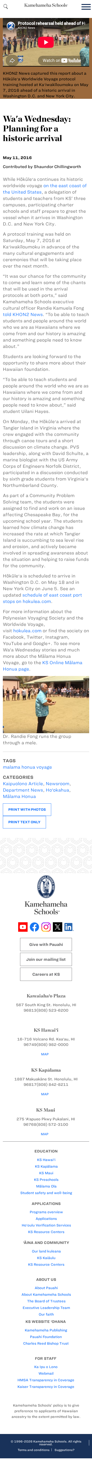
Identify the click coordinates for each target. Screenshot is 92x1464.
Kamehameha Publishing (46, 1330)
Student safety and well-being (46, 1193)
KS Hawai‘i (46, 1160)
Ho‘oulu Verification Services (46, 1225)
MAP (45, 1054)
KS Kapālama (46, 1166)
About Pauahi (46, 1288)
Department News (23, 790)
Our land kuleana (46, 1251)
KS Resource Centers (46, 1232)
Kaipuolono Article (23, 783)
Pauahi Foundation (46, 1337)
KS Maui (46, 1173)
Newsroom (57, 783)
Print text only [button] (24, 822)
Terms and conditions (34, 1449)
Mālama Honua (19, 796)
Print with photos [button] (27, 809)
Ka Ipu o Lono (46, 1367)
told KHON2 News (23, 314)
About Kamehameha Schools (46, 1294)
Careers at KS (46, 974)
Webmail (46, 1373)
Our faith (46, 1314)
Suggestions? (64, 1449)
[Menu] (84, 7)
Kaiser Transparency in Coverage (45, 1387)
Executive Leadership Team (46, 1308)
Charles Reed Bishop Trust (46, 1343)
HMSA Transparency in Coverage (45, 1380)
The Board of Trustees (46, 1301)
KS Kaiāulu (46, 1258)
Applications (46, 1219)
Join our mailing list (46, 959)
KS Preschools (46, 1180)
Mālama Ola (46, 1186)
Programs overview (46, 1212)
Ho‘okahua (57, 790)
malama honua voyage (27, 767)
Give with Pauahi (46, 944)
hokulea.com (27, 630)
